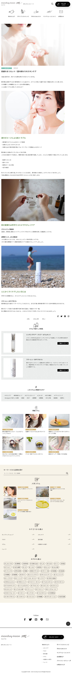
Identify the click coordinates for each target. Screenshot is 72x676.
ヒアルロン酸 (19, 589)
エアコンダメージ (30, 395)
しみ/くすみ (9, 563)
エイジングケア (33, 574)
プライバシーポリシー (63, 660)
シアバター (32, 593)
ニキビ (32, 567)
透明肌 (41, 398)
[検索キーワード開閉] (52, 4)
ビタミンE (9, 589)
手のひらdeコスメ (62, 648)
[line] (41, 619)
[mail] (47, 619)
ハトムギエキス (24, 585)
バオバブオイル (10, 596)
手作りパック (22, 582)
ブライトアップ (59, 395)
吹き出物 (18, 571)
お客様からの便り (42, 544)
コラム (3, 544)
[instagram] (36, 619)
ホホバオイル (59, 582)
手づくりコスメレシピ (63, 644)
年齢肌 (8, 574)
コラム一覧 (36, 318)
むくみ (48, 567)
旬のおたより (45, 644)
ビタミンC (55, 585)
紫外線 (26, 563)
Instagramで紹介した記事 (12, 398)
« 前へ (28, 318)
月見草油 (52, 593)
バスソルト (32, 596)
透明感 (34, 398)
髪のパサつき (35, 571)
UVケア (23, 574)
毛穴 (28, 398)
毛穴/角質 (17, 567)
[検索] (67, 473)
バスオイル (21, 596)
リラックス (9, 571)
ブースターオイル (31, 578)
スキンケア (8, 395)
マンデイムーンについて (63, 652)
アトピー (8, 567)
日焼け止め (35, 563)
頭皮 (26, 571)
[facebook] (25, 619)
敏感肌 (56, 398)
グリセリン (40, 589)
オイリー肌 (46, 571)
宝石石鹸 (40, 539)
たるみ (50, 563)
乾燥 (23, 398)
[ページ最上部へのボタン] (68, 624)
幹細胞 (40, 596)
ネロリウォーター (11, 593)
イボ (25, 567)
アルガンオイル (48, 582)
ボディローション (51, 596)
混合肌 (62, 571)
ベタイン (22, 593)
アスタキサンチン (11, 585)
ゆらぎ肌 (48, 398)
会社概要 (59, 656)
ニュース (4, 549)
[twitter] (30, 619)
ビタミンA (45, 585)
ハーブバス (9, 578)
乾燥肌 (54, 571)
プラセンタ (35, 585)
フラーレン (30, 589)
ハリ (57, 563)
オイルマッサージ (47, 574)
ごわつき (40, 395)
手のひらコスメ (10, 582)
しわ (43, 563)
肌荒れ (62, 398)
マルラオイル (42, 593)
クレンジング (59, 574)
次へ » (43, 318)
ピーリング (19, 578)
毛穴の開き (48, 395)
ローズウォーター (52, 589)
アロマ (3, 539)
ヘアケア (42, 578)
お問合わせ (60, 664)
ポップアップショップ (7, 535)
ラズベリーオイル (35, 582)
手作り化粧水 (52, 578)
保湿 (63, 563)
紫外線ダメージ (18, 395)
